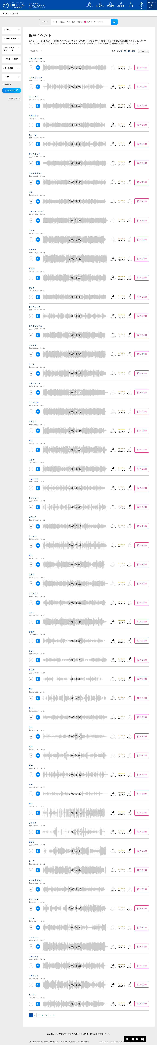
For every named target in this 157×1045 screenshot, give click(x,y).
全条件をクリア (14, 98)
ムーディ (32, 249)
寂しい (31, 708)
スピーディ (33, 478)
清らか (31, 287)
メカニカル (33, 115)
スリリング (33, 899)
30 (125, 51)
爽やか (31, 459)
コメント (130, 69)
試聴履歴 (110, 6)
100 (133, 51)
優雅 (31, 746)
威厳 (31, 784)
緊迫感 (31, 268)
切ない (31, 650)
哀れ (31, 727)
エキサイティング (36, 211)
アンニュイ (33, 96)
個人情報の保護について (100, 1034)
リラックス (33, 975)
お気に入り (100, 6)
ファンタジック (35, 58)
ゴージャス (33, 956)
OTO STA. (6, 13)
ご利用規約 (61, 1034)
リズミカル (33, 593)
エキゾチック (34, 383)
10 (121, 51)
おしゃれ (32, 536)
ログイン (89, 6)
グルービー (33, 134)
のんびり (32, 421)
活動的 (31, 574)
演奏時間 (7, 84)
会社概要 (50, 1034)
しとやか (32, 822)
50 (129, 51)
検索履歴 (120, 6)
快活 (31, 192)
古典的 (31, 669)
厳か (31, 689)
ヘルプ (141, 6)
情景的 (31, 631)
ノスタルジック (35, 880)
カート (131, 6)
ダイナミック (34, 154)
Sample (113, 69)
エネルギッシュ (35, 77)
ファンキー (33, 345)
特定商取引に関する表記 (78, 1034)
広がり (31, 612)
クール (31, 230)
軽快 (31, 440)
